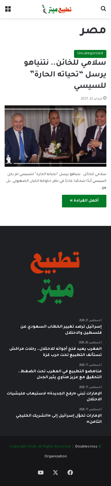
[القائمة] (8, 11)
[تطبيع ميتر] (55, 9)
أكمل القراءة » (84, 201)
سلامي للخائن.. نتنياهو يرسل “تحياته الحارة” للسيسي (65, 75)
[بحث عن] (103, 11)
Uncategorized (90, 54)
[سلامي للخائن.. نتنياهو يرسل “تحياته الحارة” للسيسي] (55, 136)
